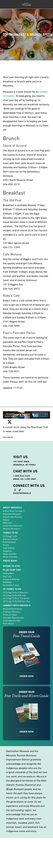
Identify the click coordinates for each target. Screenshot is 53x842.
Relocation (7, 523)
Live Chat (30, 479)
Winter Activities (10, 557)
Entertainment (9, 542)
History (6, 520)
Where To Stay (11, 566)
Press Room (10, 560)
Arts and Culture (10, 539)
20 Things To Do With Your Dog (16, 601)
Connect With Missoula (16, 605)
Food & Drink (8, 548)
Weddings (7, 582)
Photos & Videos (10, 615)
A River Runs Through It (13, 511)
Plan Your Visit (12, 569)
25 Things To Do (10, 536)
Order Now (26, 676)
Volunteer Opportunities (13, 617)
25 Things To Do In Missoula (15, 592)
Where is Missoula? (11, 529)
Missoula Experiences (12, 609)
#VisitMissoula (22, 493)
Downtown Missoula (12, 514)
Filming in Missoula (11, 612)
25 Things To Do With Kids (14, 595)
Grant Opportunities (11, 620)
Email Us (18, 479)
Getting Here (8, 573)
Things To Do (10, 532)
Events (6, 545)
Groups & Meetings (11, 579)
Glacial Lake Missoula (12, 517)
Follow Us (8, 437)
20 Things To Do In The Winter (16, 598)
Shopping (7, 551)
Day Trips (7, 576)
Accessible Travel (11, 585)
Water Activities (10, 554)
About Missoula (12, 507)
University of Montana (12, 526)
